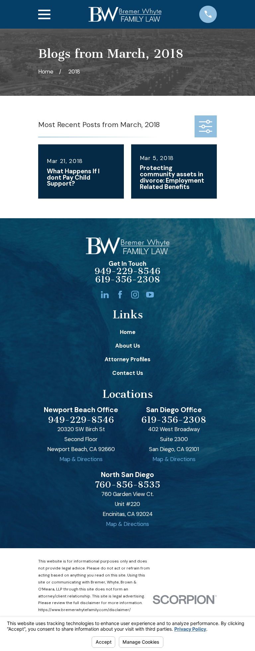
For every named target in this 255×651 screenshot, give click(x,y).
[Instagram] (135, 294)
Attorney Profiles (127, 359)
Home (127, 332)
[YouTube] (150, 294)
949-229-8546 (127, 271)
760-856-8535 (127, 485)
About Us (127, 345)
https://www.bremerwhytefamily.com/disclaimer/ (84, 609)
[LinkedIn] (105, 294)
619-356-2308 (127, 279)
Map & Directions (81, 459)
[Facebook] (120, 294)
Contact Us (127, 373)
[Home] (124, 14)
